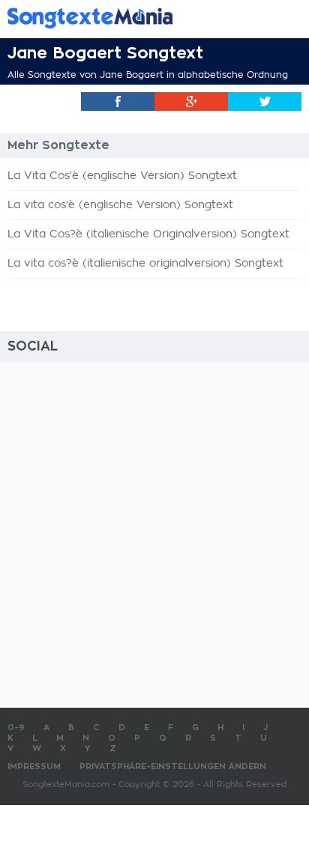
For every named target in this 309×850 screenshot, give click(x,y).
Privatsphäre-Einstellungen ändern (173, 766)
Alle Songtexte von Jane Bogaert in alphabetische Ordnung (148, 74)
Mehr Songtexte (59, 145)
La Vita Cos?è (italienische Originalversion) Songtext (149, 234)
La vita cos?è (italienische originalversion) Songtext (146, 263)
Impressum (34, 766)
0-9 (16, 727)
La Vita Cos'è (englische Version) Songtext (122, 176)
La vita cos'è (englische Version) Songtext (120, 205)
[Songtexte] (132, 17)
